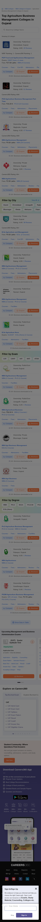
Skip (12, 915)
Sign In (24, 915)
